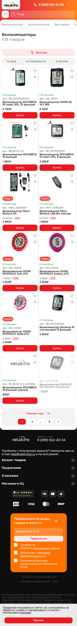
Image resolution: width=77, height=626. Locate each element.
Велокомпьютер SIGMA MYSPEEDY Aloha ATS (17, 332)
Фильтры (41, 52)
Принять (38, 620)
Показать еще (35, 413)
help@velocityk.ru (23, 454)
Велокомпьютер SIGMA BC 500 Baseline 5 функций (56, 385)
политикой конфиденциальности (35, 554)
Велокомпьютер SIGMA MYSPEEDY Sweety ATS (54, 272)
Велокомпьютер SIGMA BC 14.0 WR (56, 103)
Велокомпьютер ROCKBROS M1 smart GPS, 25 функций (20, 103)
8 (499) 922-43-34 (51, 5)
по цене (11, 61)
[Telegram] (61, 493)
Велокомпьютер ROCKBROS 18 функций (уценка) (20, 388)
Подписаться (38, 538)
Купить (20, 115)
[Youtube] (52, 493)
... (41, 421)
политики (25, 612)
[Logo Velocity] (11, 4)
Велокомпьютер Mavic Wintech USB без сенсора (55, 212)
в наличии (62, 61)
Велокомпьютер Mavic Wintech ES (16, 212)
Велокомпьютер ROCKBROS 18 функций (20, 155)
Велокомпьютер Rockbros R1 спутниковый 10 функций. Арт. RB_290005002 (57, 328)
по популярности (36, 61)
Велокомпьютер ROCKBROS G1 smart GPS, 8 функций (57, 155)
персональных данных (46, 548)
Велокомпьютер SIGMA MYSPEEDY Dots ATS (17, 272)
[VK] (44, 493)
